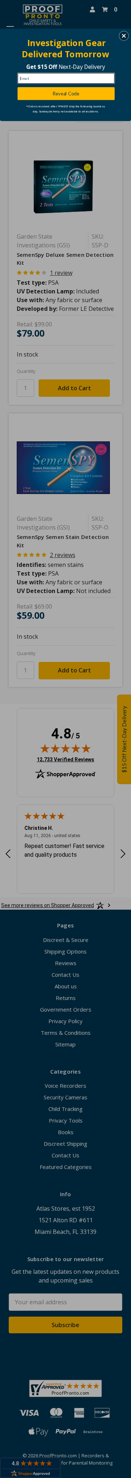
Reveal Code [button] (66, 93)
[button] (123, 36)
